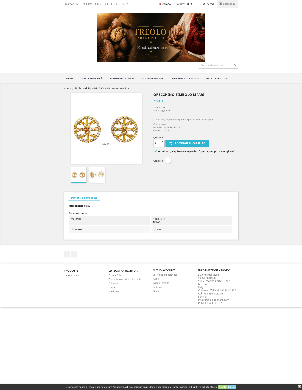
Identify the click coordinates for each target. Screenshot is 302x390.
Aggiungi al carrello (187, 143)
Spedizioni (114, 291)
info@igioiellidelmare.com (213, 300)
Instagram (74, 254)
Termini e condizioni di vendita (125, 279)
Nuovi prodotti (71, 275)
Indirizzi (157, 286)
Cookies (113, 287)
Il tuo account (164, 270)
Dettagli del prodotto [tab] (84, 197)
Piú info (232, 387)
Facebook (67, 254)
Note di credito (161, 282)
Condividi (168, 160)
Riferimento (76, 205)
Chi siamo (114, 283)
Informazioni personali (165, 274)
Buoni (156, 291)
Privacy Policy (116, 275)
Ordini (156, 278)
